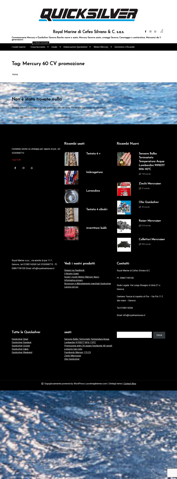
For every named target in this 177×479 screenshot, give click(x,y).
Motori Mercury (101, 47)
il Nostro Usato (71, 273)
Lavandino (93, 190)
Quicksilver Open (20, 339)
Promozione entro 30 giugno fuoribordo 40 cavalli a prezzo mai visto (88, 347)
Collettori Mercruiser (152, 239)
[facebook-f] (145, 31)
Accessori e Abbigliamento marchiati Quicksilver (87, 283)
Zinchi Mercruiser (150, 183)
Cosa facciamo (39, 45)
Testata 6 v (93, 153)
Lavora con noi (71, 287)
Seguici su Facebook (74, 270)
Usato (54, 47)
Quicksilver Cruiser (21, 345)
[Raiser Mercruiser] (124, 226)
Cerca (159, 335)
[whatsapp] (155, 31)
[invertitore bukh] (71, 233)
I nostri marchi (18, 47)
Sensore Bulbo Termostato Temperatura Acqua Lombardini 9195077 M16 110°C (152, 161)
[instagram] (150, 31)
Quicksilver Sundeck (21, 342)
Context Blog (130, 383)
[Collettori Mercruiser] (124, 245)
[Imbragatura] (71, 177)
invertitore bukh (96, 228)
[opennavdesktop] (161, 31)
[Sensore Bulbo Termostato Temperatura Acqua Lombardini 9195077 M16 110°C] (124, 164)
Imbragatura (94, 172)
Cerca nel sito (123, 329)
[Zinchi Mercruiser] (124, 189)
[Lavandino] (71, 196)
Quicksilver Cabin (20, 349)
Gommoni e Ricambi (124, 47)
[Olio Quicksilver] (124, 207)
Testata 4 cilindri (96, 209)
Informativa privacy (73, 280)
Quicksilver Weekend (22, 352)
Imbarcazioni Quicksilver (75, 47)
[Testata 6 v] (71, 159)
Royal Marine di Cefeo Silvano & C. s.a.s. (88, 32)
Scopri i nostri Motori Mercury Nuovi (81, 277)
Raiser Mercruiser (150, 220)
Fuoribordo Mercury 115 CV (77, 352)
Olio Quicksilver (149, 202)
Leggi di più (16, 160)
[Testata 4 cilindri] (71, 215)
